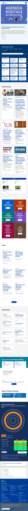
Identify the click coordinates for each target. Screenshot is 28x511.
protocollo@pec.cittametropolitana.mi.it (6, 501)
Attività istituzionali (3, 486)
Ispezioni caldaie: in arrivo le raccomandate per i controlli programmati (8, 255)
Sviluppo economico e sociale (22, 485)
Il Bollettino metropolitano (8, 371)
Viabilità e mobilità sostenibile (7, 143)
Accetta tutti (12, 508)
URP (12, 0)
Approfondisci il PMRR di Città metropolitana (20, 172)
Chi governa (20, 494)
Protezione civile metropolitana (14, 486)
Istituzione (16, 48)
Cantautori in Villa (6, 347)
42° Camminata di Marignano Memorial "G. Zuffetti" (19, 331)
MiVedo (4, 362)
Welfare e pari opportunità (22, 489)
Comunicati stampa (15, 0)
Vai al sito (20, 208)
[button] (1, 509)
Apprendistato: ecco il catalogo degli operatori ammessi (19, 254)
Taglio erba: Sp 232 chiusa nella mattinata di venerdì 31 (20, 287)
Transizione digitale (21, 486)
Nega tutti (25, 504)
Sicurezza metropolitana (13, 488)
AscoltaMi (17, 362)
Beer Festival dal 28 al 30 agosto (7, 322)
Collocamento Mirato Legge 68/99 (8, 293)
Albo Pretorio (25, 0)
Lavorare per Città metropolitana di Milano (4, 488)
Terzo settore (5, 50)
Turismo (20, 488)
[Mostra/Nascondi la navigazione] (1, 2)
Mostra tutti (14, 302)
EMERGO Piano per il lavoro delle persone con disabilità (8, 277)
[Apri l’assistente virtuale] (26, 509)
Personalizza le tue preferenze (5, 508)
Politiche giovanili (12, 485)
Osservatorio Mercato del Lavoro (8, 170)
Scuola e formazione (12, 487)
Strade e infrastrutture (13, 490)
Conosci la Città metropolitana (22, 499)
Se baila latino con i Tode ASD (7, 333)
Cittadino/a (6, 48)
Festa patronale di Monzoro (6, 341)
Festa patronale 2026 (19, 323)
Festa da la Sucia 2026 (19, 340)
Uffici (19, 496)
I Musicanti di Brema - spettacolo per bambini (19, 315)
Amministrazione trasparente (20, 0)
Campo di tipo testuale (5, 53)
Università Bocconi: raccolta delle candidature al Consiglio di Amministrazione (20, 273)
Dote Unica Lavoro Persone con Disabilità (7, 271)
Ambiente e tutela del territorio (5, 485)
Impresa (11, 48)
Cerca (24, 53)
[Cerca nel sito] (26, 3)
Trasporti (20, 487)
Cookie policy (17, 505)
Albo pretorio (20, 497)
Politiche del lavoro (18, 259)
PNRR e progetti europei (4, 490)
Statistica (11, 489)
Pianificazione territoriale (4, 489)
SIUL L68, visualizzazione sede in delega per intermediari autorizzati (7, 287)
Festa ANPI (5, 314)
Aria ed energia (5, 110)
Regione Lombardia (3, 0)
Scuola (21, 48)
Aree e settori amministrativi (22, 495)
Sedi (19, 501)
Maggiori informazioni (22, 452)
